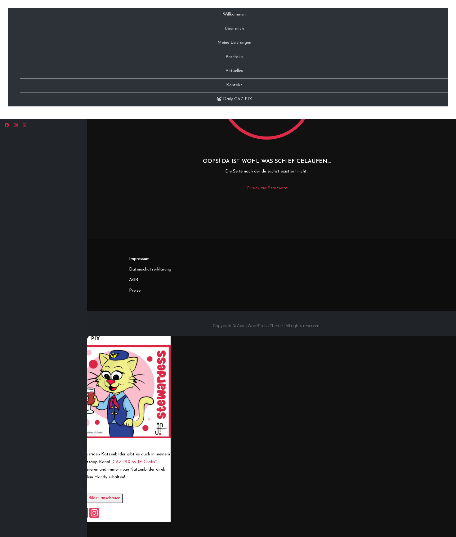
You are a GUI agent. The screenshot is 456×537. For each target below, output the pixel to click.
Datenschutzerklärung (150, 269)
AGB (133, 280)
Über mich (234, 28)
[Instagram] (16, 125)
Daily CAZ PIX (237, 99)
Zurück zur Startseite (266, 188)
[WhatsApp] (24, 125)
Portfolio (234, 57)
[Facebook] (7, 125)
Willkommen (234, 14)
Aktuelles (234, 71)
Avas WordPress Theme (260, 325)
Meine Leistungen (234, 42)
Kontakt (234, 85)
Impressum (139, 259)
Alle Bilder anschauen (100, 498)
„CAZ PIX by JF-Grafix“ (134, 462)
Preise (135, 290)
